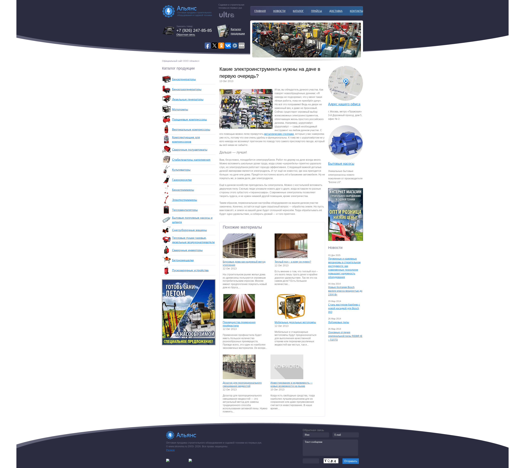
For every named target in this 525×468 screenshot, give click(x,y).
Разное (170, 450)
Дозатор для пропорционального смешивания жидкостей (242, 384)
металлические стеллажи (279, 134)
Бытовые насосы (341, 163)
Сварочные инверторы (187, 250)
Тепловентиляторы (185, 210)
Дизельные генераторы (187, 99)
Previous (357, 40)
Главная (260, 11)
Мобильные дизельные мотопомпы (295, 322)
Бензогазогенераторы (186, 89)
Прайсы (316, 11)
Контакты (356, 11)
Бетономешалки (183, 260)
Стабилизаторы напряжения (191, 159)
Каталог (298, 11)
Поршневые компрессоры (189, 119)
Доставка (335, 11)
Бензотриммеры (183, 189)
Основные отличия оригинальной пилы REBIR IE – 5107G (345, 336)
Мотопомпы (180, 109)
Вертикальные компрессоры (191, 129)
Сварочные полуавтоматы (189, 149)
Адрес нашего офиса (344, 104)
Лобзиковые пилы (338, 322)
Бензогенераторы (184, 79)
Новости (279, 11)
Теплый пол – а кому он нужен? (293, 261)
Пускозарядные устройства (190, 270)
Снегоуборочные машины (189, 230)
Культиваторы (181, 169)
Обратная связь (185, 34)
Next (256, 40)
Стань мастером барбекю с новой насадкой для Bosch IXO (344, 308)
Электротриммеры (184, 199)
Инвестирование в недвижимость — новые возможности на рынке (291, 384)
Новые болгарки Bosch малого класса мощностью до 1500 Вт (345, 291)
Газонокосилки (182, 179)
